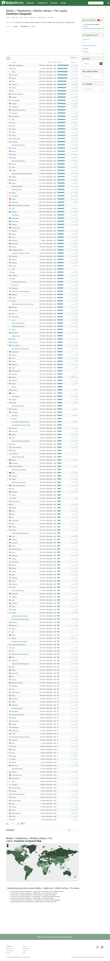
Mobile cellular (42, 17)
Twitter (102, 947)
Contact (25, 950)
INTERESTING (25, 26)
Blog (24, 953)
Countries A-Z (9, 948)
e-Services (86, 39)
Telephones (33, 17)
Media (26, 17)
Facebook (97, 947)
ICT (84, 42)
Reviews (8, 953)
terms (102, 957)
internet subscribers (86, 27)
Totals (8, 57)
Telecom (85, 52)
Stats (21, 17)
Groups (63, 3)
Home (7, 17)
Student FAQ (26, 948)
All (101, 63)
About (24, 946)
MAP (16, 26)
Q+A (33, 26)
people (102, 28)
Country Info (14, 17)
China (84, 24)
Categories (30, 3)
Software (86, 49)
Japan (95, 28)
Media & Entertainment (90, 45)
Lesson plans (9, 950)
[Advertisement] (42, 40)
